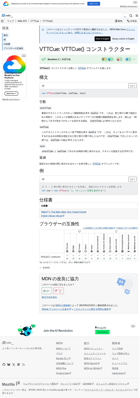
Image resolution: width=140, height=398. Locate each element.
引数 (42, 102)
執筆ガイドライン (91, 358)
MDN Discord (89, 363)
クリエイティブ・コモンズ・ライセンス (107, 389)
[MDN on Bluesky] (8, 364)
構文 (6, 35)
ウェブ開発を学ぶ (119, 353)
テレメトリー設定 (69, 383)
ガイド (113, 358)
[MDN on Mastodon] (18, 364)
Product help (61, 373)
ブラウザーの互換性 (13, 48)
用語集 (113, 368)
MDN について (62, 348)
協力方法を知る (49, 297)
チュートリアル (118, 363)
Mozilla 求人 (61, 358)
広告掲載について (64, 363)
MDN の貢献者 (62, 305)
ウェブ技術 (115, 348)
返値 (42, 157)
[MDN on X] (13, 364)
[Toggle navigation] (137, 15)
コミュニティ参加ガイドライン (111, 383)
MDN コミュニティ (92, 348)
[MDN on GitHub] (3, 364)
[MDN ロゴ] (8, 342)
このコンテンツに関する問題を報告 (91, 309)
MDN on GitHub (90, 368)
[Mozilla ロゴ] (11, 384)
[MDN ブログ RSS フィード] (23, 364)
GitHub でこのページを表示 (55, 309)
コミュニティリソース (94, 353)
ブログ (58, 353)
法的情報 (87, 383)
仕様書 (7, 44)
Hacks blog (116, 373)
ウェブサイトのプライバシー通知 (39, 383)
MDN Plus (60, 368)
